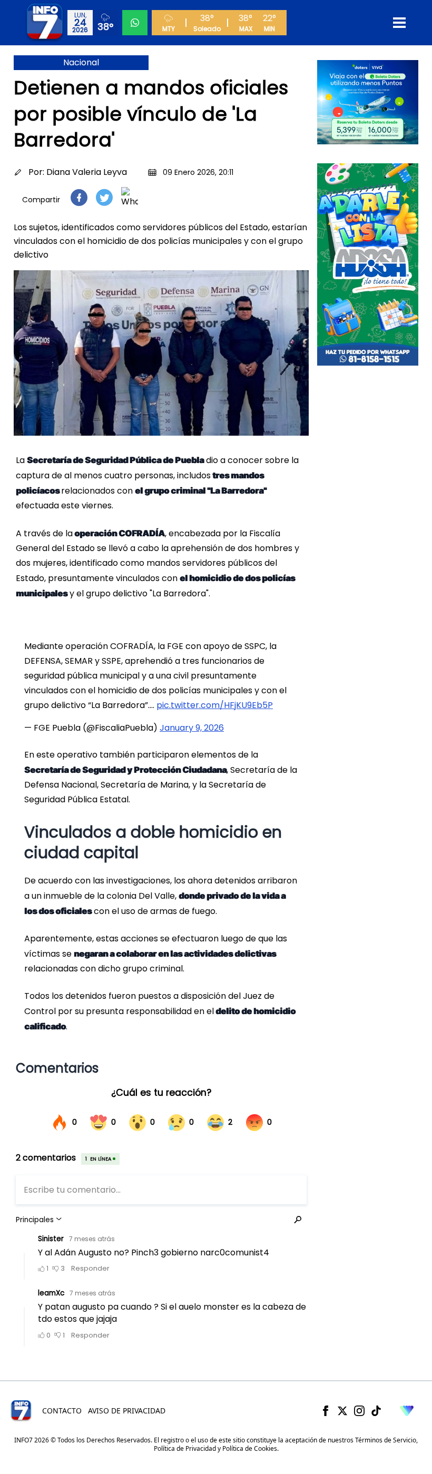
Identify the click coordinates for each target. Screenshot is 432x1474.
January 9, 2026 (192, 728)
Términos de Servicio (385, 1440)
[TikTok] (376, 1411)
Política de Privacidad (185, 1448)
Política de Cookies (249, 1448)
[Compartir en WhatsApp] (129, 197)
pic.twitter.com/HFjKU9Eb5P (214, 705)
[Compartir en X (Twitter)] (104, 197)
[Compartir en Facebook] (79, 197)
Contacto (62, 1411)
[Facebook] (325, 1411)
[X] (342, 1411)
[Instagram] (359, 1411)
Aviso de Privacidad (126, 1411)
